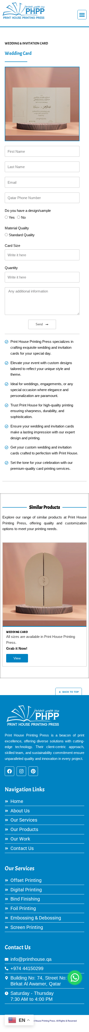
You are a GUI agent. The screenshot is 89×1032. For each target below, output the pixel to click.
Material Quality (17, 228)
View (17, 658)
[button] (82, 14)
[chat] (75, 978)
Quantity (11, 268)
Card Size (12, 246)
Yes (12, 217)
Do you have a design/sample (28, 211)
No (23, 217)
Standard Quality (22, 235)
